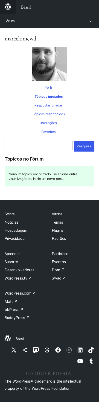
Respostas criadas (49, 105)
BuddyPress (17, 317)
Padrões (59, 238)
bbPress (14, 309)
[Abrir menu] (91, 7)
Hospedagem (16, 230)
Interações (49, 123)
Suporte (11, 261)
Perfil (48, 87)
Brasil (19, 338)
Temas (57, 222)
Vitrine (57, 214)
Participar (60, 253)
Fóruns (10, 21)
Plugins (58, 230)
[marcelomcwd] (49, 65)
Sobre (10, 214)
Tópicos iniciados (49, 96)
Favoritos (48, 132)
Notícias (11, 222)
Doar (58, 270)
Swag (59, 278)
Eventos (59, 261)
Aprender (12, 253)
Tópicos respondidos (48, 114)
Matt (11, 301)
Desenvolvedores (19, 270)
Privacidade (15, 238)
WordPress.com (20, 293)
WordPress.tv (18, 278)
